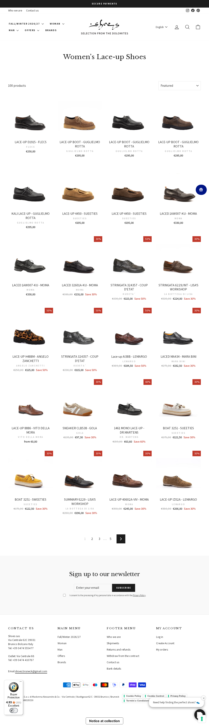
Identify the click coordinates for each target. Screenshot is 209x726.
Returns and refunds (118, 649)
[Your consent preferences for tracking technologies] (202, 719)
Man (12, 30)
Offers (30, 30)
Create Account (165, 643)
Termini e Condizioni (137, 700)
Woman (55, 23)
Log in (159, 637)
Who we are (15, 10)
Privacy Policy (139, 595)
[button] (200, 715)
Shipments (113, 643)
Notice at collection (104, 721)
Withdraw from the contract (123, 656)
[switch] (14, 710)
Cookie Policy (133, 696)
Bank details (114, 668)
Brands (51, 30)
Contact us (32, 10)
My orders (162, 649)
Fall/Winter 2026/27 (25, 23)
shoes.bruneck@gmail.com (31, 671)
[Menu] (20, 682)
